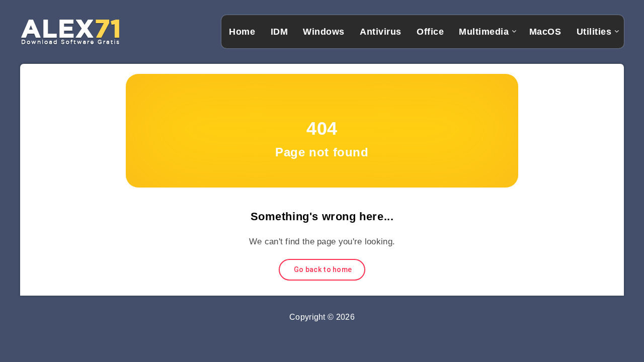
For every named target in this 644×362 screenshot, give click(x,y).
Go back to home (322, 269)
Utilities (594, 32)
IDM (279, 32)
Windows (324, 32)
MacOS (545, 32)
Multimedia (484, 32)
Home (242, 32)
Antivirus (380, 32)
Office (430, 32)
